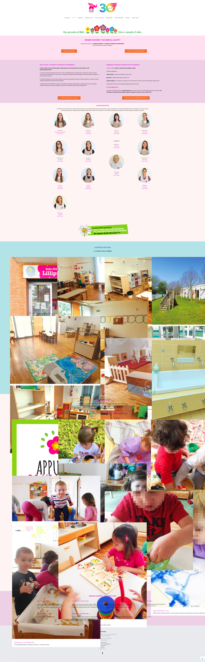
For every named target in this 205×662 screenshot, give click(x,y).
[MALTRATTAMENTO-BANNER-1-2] (102, 223)
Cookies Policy (102, 649)
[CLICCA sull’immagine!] (56, 464)
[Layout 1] (102, 25)
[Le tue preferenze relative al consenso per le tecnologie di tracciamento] (202, 659)
